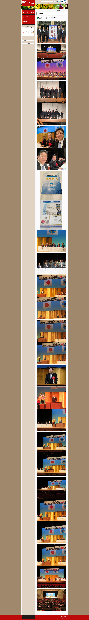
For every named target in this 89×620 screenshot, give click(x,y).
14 (31, 31)
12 (28, 31)
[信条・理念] (28, 17)
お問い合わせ (64, 616)
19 (28, 32)
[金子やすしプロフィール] (28, 12)
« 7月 (23, 37)
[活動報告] (28, 21)
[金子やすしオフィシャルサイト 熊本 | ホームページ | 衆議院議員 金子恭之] (28, 2)
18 (26, 32)
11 (26, 31)
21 (31, 32)
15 (33, 31)
